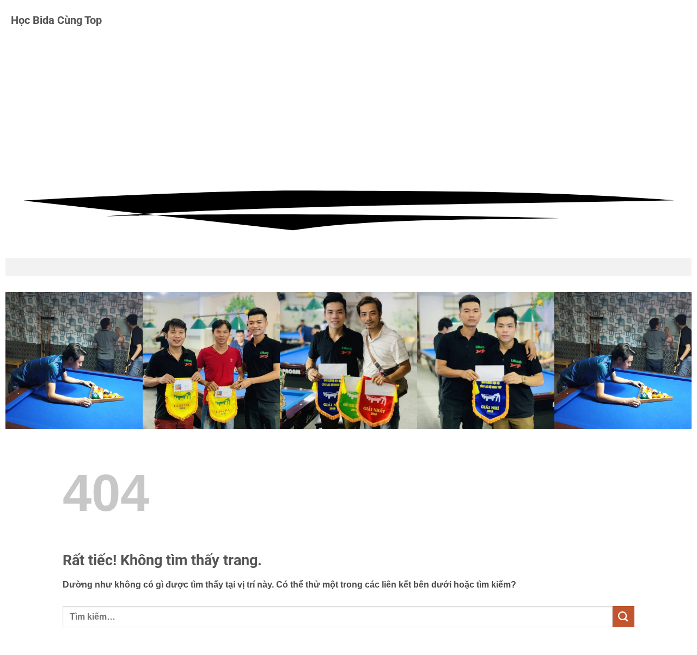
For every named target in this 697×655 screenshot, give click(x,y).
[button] (348, 267)
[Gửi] (623, 616)
